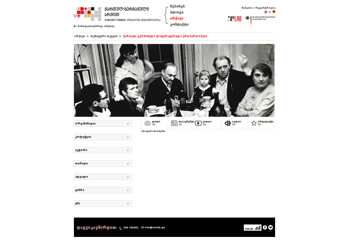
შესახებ (177, 6)
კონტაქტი (179, 24)
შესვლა (247, 7)
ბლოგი (177, 12)
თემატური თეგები (104, 36)
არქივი (176, 18)
